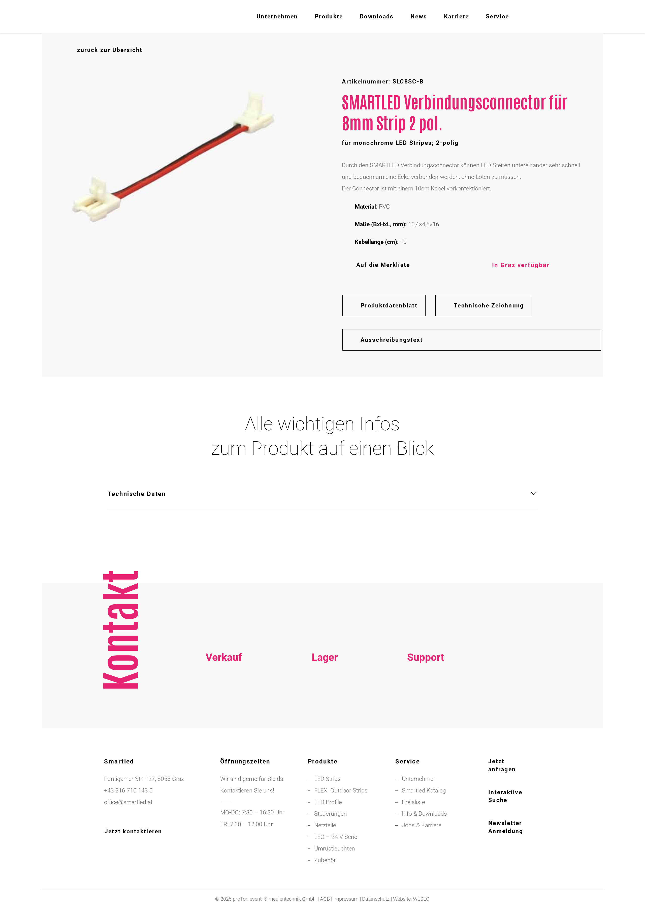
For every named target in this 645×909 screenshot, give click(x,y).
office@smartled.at (128, 802)
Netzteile (325, 825)
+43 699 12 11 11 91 (223, 711)
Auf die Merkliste (383, 265)
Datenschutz (376, 899)
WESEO (421, 899)
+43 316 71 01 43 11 (324, 699)
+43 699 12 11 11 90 (425, 711)
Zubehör (325, 860)
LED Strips (327, 779)
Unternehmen (419, 779)
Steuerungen (330, 813)
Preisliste (413, 802)
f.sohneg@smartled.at (223, 722)
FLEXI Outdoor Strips (341, 790)
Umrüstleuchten (334, 848)
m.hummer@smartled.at (425, 722)
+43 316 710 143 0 (425, 699)
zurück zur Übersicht (109, 50)
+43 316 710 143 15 (224, 699)
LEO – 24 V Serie (335, 837)
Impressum (346, 899)
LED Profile (328, 802)
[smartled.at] (71, 16)
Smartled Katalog (424, 790)
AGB (325, 899)
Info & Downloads (424, 813)
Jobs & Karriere (421, 825)
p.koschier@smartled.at (324, 711)
